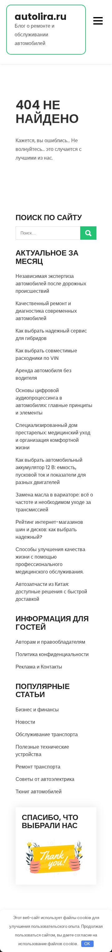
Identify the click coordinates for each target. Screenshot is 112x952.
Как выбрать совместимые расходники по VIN (46, 354)
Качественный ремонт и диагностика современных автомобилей (46, 311)
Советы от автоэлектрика (45, 779)
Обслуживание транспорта (47, 734)
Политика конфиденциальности (52, 654)
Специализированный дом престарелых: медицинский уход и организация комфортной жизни (53, 436)
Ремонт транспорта (38, 766)
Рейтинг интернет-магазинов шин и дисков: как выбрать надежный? (49, 530)
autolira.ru (41, 16)
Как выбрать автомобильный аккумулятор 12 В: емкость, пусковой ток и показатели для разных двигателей (51, 471)
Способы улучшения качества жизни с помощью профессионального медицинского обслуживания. (50, 560)
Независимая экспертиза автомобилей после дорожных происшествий (51, 284)
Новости (25, 722)
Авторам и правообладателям (50, 642)
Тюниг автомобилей (39, 791)
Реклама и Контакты (39, 666)
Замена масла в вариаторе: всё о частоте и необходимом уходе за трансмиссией (54, 502)
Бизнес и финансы (37, 709)
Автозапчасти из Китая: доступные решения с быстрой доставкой (51, 592)
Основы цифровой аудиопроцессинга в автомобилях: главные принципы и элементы (54, 401)
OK (87, 943)
